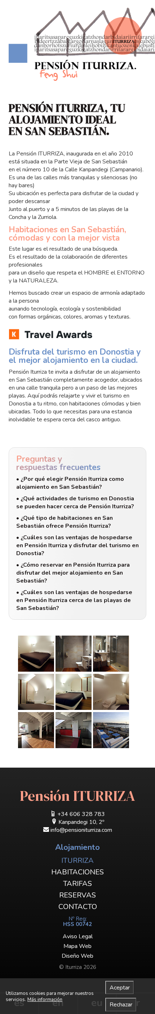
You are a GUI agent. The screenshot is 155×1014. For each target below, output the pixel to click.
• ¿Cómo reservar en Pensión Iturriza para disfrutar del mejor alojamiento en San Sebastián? (73, 573)
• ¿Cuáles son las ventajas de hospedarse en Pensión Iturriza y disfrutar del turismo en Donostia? (77, 545)
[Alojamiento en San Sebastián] (82, 44)
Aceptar (120, 988)
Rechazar (121, 1005)
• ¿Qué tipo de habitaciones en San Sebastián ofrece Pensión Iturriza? (64, 522)
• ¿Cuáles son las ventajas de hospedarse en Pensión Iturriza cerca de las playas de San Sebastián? (74, 600)
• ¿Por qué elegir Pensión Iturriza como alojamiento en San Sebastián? (70, 483)
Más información (44, 1000)
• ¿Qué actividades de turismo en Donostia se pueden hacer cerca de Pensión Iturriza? (75, 502)
